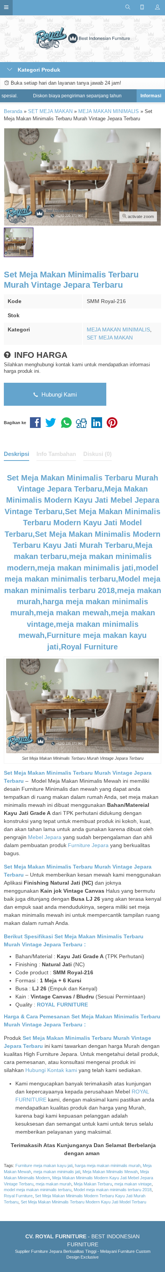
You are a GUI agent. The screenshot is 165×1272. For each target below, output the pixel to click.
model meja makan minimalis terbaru (37, 1189)
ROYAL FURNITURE (62, 1005)
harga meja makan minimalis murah (107, 1165)
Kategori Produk (38, 70)
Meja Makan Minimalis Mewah (110, 1171)
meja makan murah (53, 1184)
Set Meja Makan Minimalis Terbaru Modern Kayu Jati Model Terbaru (83, 1202)
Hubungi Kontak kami (51, 1070)
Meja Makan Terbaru (93, 1184)
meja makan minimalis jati (56, 1171)
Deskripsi (16, 454)
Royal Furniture (18, 1195)
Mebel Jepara (44, 837)
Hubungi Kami (58, 394)
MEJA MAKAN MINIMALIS (118, 329)
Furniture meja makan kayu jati (44, 1165)
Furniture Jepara (88, 845)
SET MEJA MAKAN (110, 337)
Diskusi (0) (97, 454)
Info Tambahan (56, 454)
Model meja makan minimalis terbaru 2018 (113, 1189)
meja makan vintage (133, 1184)
